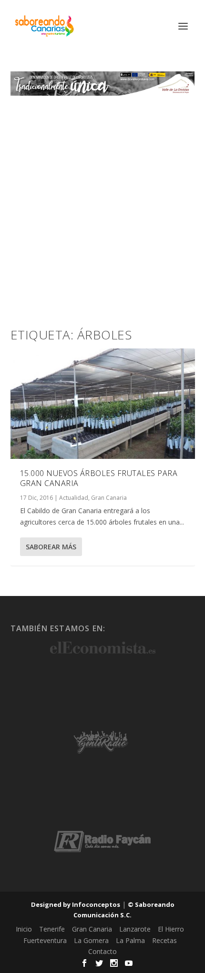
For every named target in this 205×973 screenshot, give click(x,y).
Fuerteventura (45, 940)
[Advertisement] (102, 202)
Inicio (24, 928)
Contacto (102, 951)
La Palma (130, 940)
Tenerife (52, 928)
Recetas (164, 940)
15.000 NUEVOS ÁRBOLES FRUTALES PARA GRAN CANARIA (99, 478)
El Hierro (171, 928)
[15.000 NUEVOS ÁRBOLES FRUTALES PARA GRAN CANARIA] (102, 403)
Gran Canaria (109, 498)
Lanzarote (135, 928)
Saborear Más (51, 546)
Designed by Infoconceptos (75, 904)
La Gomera (91, 940)
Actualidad (73, 498)
